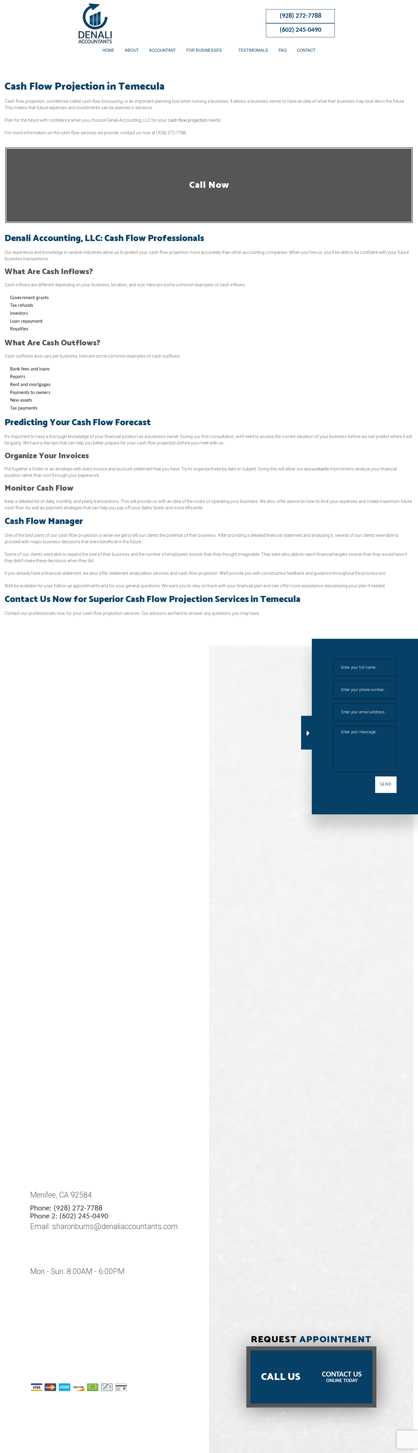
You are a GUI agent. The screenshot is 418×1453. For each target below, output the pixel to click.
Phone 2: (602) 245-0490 (69, 1216)
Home (108, 50)
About (132, 50)
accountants (316, 468)
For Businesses (204, 50)
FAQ (282, 50)
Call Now (209, 185)
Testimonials (253, 50)
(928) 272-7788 (300, 16)
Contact (306, 50)
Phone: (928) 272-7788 (66, 1208)
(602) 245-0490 (300, 30)
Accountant (162, 50)
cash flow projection (187, 120)
